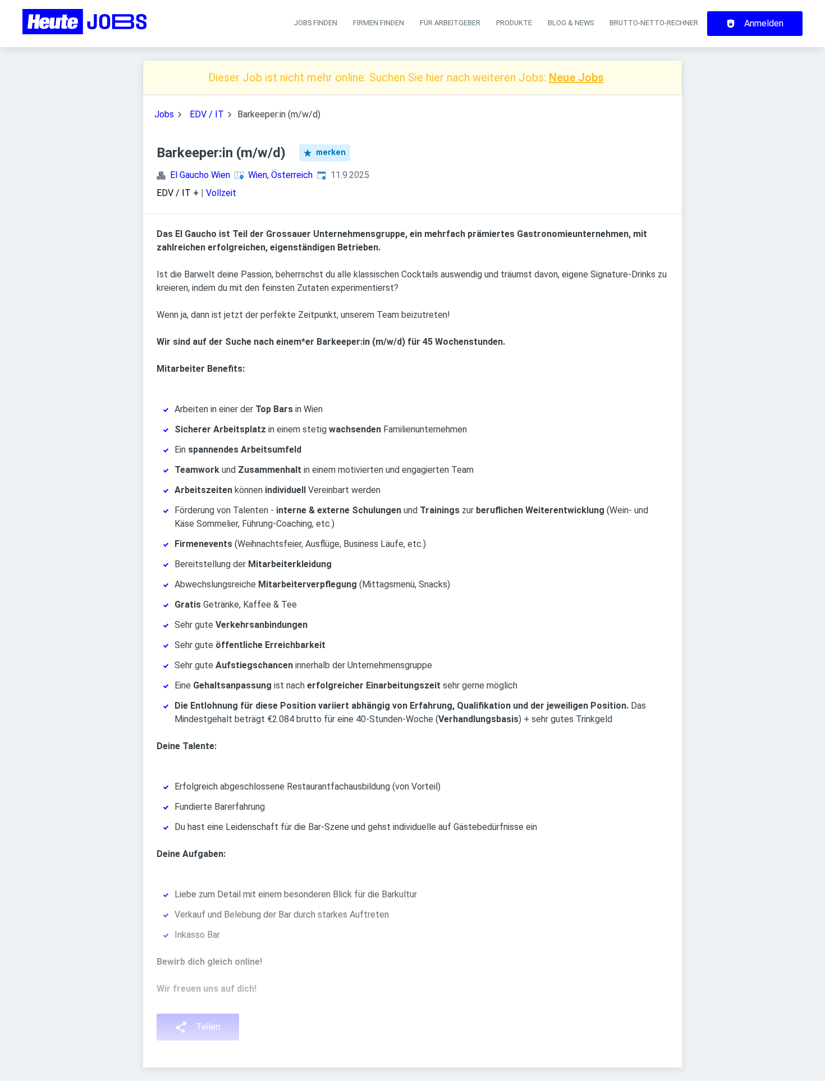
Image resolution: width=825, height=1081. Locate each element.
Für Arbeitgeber (450, 23)
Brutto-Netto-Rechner (653, 23)
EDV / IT (207, 114)
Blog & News (571, 23)
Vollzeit (221, 193)
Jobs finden (315, 23)
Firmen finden (378, 23)
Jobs (164, 114)
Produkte (514, 23)
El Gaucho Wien (200, 175)
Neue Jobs (576, 77)
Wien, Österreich (280, 175)
